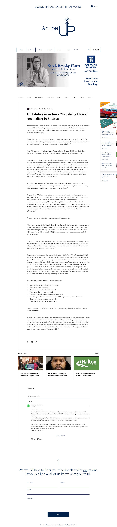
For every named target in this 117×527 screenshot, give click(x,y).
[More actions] (89, 109)
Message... (30, 498)
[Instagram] (96, 50)
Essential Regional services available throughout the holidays (85, 374)
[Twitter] (98, 50)
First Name (30, 482)
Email (28, 489)
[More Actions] (89, 406)
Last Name (62, 482)
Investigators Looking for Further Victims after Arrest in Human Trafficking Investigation (57, 374)
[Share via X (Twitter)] (32, 342)
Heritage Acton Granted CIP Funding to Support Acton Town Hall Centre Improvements (30, 374)
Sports (59, 97)
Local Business (38, 97)
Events (67, 97)
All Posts (20, 97)
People (74, 97)
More (89, 97)
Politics (82, 97)
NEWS (29, 97)
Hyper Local (50, 97)
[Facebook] (93, 50)
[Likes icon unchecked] (32, 439)
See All (97, 353)
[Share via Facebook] (27, 342)
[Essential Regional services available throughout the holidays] (86, 363)
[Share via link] (36, 342)
